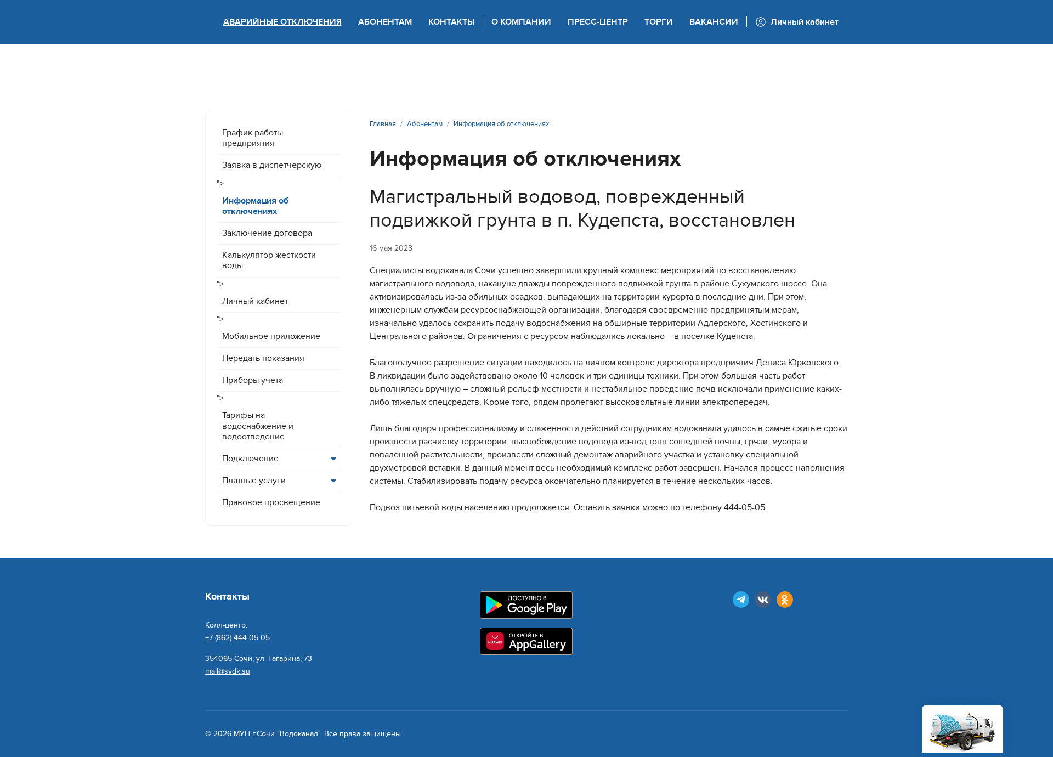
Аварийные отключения (282, 21)
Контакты (451, 21)
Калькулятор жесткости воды (269, 260)
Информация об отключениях (255, 206)
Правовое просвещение (271, 502)
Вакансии (713, 21)
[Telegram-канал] (741, 599)
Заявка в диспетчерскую (271, 165)
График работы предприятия (252, 138)
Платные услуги (254, 480)
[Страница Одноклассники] (785, 599)
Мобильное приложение (271, 336)
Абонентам (385, 21)
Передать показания (263, 358)
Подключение (250, 458)
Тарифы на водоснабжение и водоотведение (257, 426)
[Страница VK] (763, 599)
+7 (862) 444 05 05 (237, 637)
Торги (658, 21)
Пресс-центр (598, 21)
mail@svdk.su (227, 671)
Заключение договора (267, 233)
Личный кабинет (255, 301)
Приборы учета (252, 380)
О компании (521, 21)
